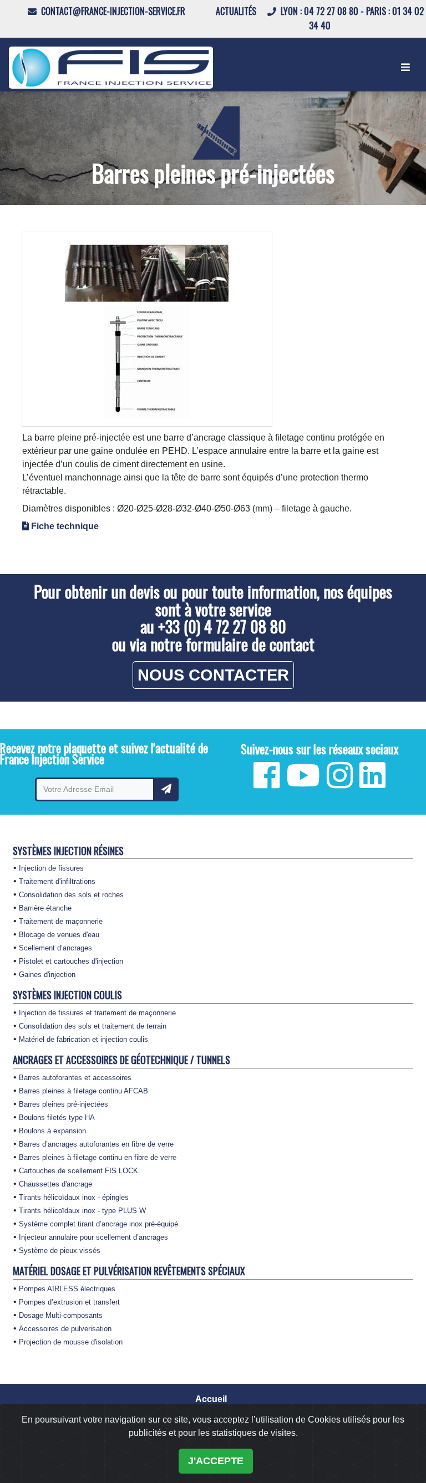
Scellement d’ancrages (55, 948)
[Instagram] (340, 783)
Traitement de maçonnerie (61, 921)
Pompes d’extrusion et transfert (69, 1302)
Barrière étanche (45, 908)
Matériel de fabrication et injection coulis (83, 1040)
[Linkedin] (372, 783)
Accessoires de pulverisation (65, 1329)
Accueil (211, 1399)
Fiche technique (65, 526)
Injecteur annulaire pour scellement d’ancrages (93, 1237)
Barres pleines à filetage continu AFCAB (83, 1091)
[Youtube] (303, 783)
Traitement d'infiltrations (57, 882)
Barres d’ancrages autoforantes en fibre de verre (96, 1144)
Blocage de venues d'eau (59, 935)
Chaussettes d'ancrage (55, 1184)
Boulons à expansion (52, 1131)
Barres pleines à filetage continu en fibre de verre (97, 1158)
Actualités (237, 11)
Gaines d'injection (47, 975)
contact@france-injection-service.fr (112, 11)
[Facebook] (266, 783)
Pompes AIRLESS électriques (67, 1289)
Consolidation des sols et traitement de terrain (92, 1026)
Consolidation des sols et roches (71, 895)
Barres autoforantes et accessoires (75, 1078)
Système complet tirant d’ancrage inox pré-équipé (98, 1224)
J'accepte (216, 1460)
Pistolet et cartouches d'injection (71, 961)
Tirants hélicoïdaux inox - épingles (74, 1197)
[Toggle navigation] (405, 67)
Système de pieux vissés (59, 1251)
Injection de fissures (51, 868)
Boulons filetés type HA (57, 1118)
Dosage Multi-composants (61, 1316)
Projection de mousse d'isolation (71, 1342)
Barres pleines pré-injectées (63, 1104)
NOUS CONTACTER (213, 675)
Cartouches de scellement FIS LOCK (78, 1171)
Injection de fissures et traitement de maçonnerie (97, 1013)
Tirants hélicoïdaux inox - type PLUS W (82, 1211)
